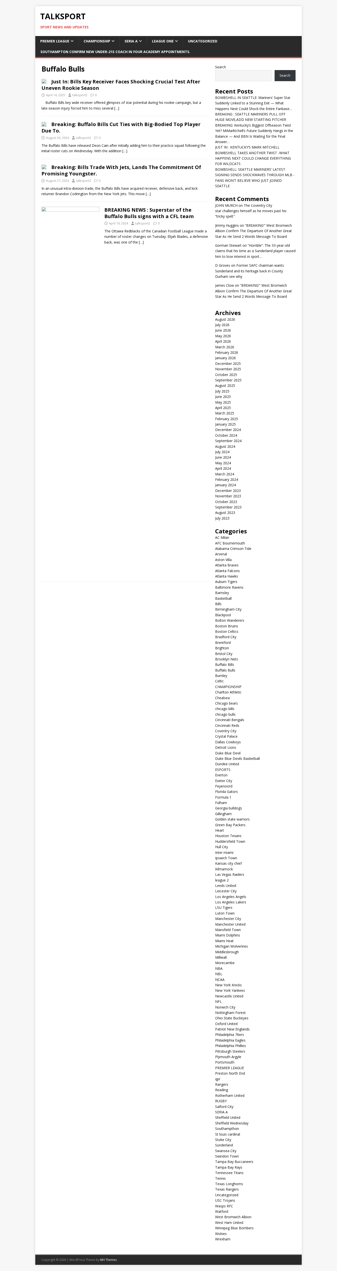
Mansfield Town (228, 929)
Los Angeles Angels (230, 896)
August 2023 (225, 512)
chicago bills (224, 708)
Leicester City (226, 891)
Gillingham (223, 813)
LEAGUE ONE (163, 41)
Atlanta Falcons (227, 570)
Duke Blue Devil (228, 753)
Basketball (223, 598)
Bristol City (223, 653)
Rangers (221, 1084)
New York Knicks (228, 985)
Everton (221, 775)
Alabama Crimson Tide (233, 548)
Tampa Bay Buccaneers (234, 1161)
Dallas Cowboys (228, 742)
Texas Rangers (227, 1189)
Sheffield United (227, 1117)
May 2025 (223, 402)
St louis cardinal (227, 1134)
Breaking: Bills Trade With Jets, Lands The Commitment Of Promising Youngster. (121, 170)
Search (220, 67)
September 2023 (228, 507)
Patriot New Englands (232, 1029)
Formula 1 (223, 797)
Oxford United (226, 1023)
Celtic (219, 681)
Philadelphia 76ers (229, 1034)
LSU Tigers (223, 907)
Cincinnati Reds (227, 725)
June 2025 (223, 396)
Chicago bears (226, 703)
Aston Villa (223, 559)
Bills (218, 603)
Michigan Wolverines (231, 946)
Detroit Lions (225, 747)
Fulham (221, 802)
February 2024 (226, 479)
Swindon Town (227, 1156)
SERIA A (131, 41)
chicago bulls (225, 714)
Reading (221, 1089)
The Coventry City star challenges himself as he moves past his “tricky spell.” (250, 211)
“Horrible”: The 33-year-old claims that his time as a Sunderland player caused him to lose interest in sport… (255, 251)
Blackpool (223, 615)
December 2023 (228, 490)
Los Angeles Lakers (230, 902)
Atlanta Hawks (226, 576)
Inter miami (224, 852)
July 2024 (222, 451)
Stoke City (223, 1139)
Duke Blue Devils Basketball (237, 758)
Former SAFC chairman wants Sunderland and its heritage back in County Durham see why (249, 271)
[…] (116, 108)
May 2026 (223, 336)
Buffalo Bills (224, 664)
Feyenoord (223, 786)
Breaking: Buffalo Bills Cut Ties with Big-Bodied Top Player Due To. (121, 127)
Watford (221, 1211)
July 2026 (222, 324)
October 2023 (226, 501)
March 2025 (224, 413)
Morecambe (225, 962)
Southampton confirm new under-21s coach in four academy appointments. (115, 51)
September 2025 (228, 380)
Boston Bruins (226, 626)
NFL (218, 1001)
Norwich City (225, 1007)
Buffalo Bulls (225, 670)
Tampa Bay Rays (228, 1167)
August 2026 (225, 319)
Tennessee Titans (229, 1172)
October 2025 (226, 374)
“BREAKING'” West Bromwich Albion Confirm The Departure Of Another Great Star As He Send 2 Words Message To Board (253, 231)
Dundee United (227, 764)
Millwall (221, 957)
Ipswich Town (226, 858)
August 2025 (225, 385)
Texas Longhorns (229, 1183)
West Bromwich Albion (233, 1217)
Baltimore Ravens (229, 587)
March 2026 (224, 347)
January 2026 (225, 357)
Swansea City (225, 1150)
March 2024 (224, 474)
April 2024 (223, 468)
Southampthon (227, 1128)
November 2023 (228, 496)
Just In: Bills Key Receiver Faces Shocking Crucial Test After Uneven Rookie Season (120, 84)
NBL (218, 974)
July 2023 (222, 518)
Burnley (221, 675)
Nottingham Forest (230, 1012)
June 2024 (223, 457)
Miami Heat (224, 940)
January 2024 (225, 485)
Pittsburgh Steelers (230, 1051)
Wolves (221, 1233)
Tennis (220, 1178)
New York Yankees (230, 990)
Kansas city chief (228, 863)
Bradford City (225, 637)
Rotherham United (229, 1095)
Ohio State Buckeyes (231, 1018)
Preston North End (230, 1073)
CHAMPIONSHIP (97, 41)
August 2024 (225, 446)
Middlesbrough (227, 952)
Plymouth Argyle (228, 1056)
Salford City (224, 1106)
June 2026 (223, 330)
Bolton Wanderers (229, 620)
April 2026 (223, 341)
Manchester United (230, 924)
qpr (217, 1079)
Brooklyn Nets (226, 659)
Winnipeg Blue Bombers (234, 1228)
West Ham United (229, 1222)
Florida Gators (226, 791)
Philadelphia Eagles (230, 1040)
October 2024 (226, 435)
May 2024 (223, 463)
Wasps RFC (224, 1206)
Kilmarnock (224, 869)
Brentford (223, 642)
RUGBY (221, 1101)
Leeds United (225, 885)
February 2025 (226, 418)
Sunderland (224, 1145)
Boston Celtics (226, 631)
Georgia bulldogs (228, 808)
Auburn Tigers (226, 581)
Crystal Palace (226, 736)
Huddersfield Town (230, 841)
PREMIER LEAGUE (54, 41)
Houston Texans (228, 835)
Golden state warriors (232, 819)
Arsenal (221, 554)
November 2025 (228, 369)
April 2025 (223, 407)
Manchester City (228, 918)
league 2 (222, 880)
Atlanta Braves (227, 565)
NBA (219, 968)
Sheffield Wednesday (231, 1123)
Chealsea (222, 697)
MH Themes (108, 1260)
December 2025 (228, 363)
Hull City (221, 846)
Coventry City (225, 731)
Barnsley (222, 592)
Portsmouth (224, 1062)
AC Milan (222, 537)
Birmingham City (228, 609)
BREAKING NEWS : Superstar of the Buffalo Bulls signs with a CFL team (149, 213)
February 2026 (226, 352)
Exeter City (223, 780)
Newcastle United (229, 996)
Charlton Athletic (228, 692)
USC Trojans (225, 1200)
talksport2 (79, 95)
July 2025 (222, 391)
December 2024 (228, 429)
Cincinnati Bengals (229, 719)
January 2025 (225, 424)
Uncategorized (202, 41)
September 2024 (228, 440)
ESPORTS (222, 769)
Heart (219, 830)
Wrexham (222, 1239)
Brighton (222, 648)
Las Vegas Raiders (229, 874)
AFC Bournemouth (230, 543)
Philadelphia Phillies (230, 1045)
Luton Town (225, 913)
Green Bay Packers (230, 824)
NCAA (220, 979)
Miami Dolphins (227, 935)
